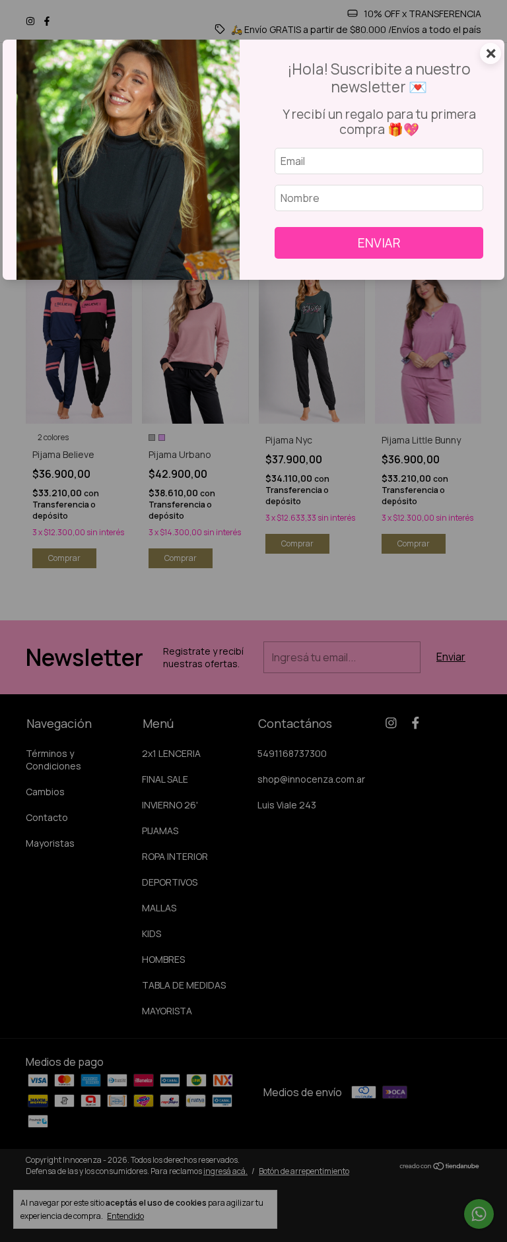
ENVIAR (379, 242)
